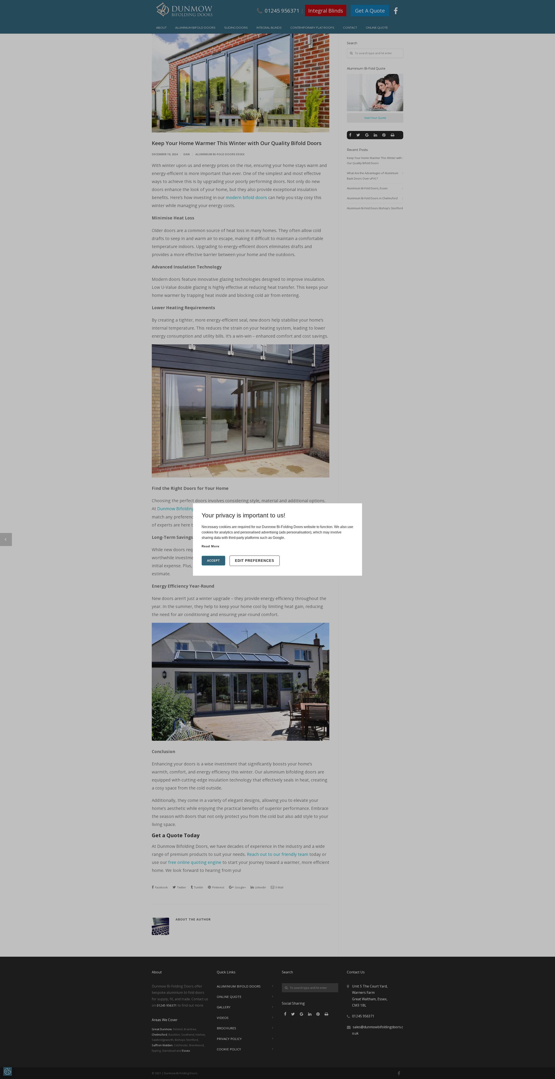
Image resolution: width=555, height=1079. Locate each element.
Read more (210, 546)
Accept (213, 560)
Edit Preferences (254, 560)
